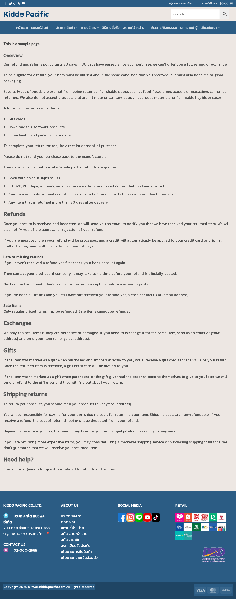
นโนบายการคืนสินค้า (76, 551)
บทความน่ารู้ (189, 27)
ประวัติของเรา (71, 516)
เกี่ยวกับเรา (209, 27)
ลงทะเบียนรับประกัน (76, 545)
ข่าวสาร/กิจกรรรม (164, 27)
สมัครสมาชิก (70, 539)
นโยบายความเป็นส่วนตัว (79, 557)
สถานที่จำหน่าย (134, 27)
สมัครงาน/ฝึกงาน (74, 533)
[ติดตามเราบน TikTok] (14, 3)
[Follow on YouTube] (23, 3)
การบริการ (88, 27)
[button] (217, 3)
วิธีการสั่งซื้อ (111, 27)
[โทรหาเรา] (19, 3)
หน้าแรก (22, 27)
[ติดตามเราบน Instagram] (10, 3)
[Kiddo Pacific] (26, 14)
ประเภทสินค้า (65, 27)
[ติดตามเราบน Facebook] (5, 3)
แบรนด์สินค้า (40, 27)
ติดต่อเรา (68, 522)
